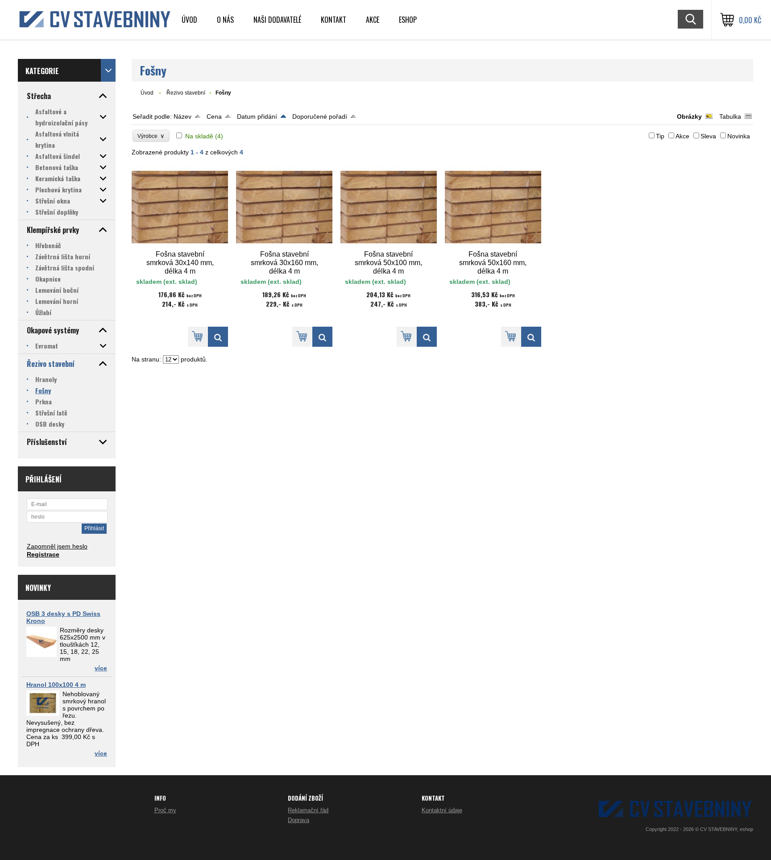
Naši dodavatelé (277, 19)
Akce (372, 19)
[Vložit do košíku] (198, 337)
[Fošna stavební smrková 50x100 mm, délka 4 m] (388, 207)
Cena (214, 116)
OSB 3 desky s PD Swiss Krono (63, 617)
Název (182, 116)
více (101, 668)
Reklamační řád (308, 810)
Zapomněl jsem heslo (57, 546)
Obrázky (689, 116)
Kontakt (333, 19)
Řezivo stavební (185, 93)
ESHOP (408, 19)
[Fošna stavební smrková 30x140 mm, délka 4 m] (180, 207)
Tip (660, 136)
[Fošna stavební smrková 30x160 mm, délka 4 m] (284, 207)
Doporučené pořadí (319, 116)
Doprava (298, 820)
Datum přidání (257, 116)
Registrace (43, 554)
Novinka (738, 136)
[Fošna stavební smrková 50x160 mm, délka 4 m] (493, 207)
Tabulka (730, 116)
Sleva (708, 136)
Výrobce (151, 136)
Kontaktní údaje (442, 810)
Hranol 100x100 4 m (56, 684)
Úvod (189, 19)
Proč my (165, 810)
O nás (225, 19)
